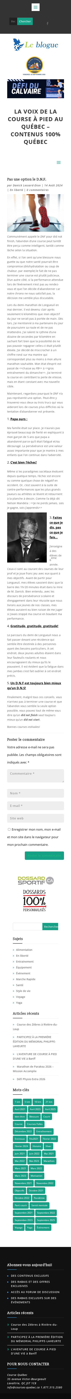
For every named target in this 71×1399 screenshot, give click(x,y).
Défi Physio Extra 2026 (31, 1079)
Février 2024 (21, 1146)
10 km (37, 1101)
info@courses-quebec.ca (23, 1387)
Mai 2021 (49, 1153)
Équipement (24, 967)
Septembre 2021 (24, 1212)
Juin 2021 (20, 1153)
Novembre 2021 (23, 1183)
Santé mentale (39, 1205)
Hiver (48, 1146)
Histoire (37, 1146)
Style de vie (23, 991)
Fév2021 (33, 1138)
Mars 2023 (20, 1175)
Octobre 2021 (36, 1190)
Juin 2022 (34, 1153)
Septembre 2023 (24, 1220)
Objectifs (19, 1190)
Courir (46, 1116)
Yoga (19, 1002)
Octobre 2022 (22, 1198)
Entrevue (20, 1138)
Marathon (49, 1161)
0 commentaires (38, 190)
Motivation (36, 1175)
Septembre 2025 (46, 1220)
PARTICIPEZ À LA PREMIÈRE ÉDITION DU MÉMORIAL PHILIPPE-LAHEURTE (34, 1041)
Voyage (20, 997)
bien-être (20, 1116)
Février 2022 (49, 1138)
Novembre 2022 (44, 1183)
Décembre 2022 (23, 1131)
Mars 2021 (20, 1168)
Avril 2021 (20, 1109)
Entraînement (44, 1131)
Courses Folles (35, 1124)
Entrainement (25, 961)
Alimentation (24, 950)
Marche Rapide (25, 979)
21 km (49, 1101)
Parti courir (21, 1205)
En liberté (16, 190)
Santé (19, 985)
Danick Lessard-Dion (27, 185)
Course (19, 1124)
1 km (17, 1101)
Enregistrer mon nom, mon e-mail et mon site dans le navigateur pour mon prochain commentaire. (34, 837)
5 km (27, 1101)
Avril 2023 (35, 1109)
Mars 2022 (36, 1168)
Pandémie (39, 1198)
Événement (23, 973)
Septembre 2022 (46, 1212)
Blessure (34, 1116)
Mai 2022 (20, 1161)
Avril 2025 (50, 1109)
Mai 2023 (34, 1161)
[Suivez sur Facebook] (47, 23)
